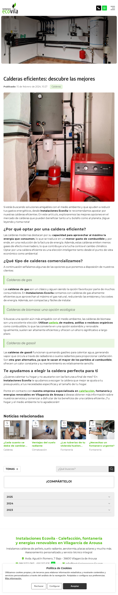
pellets (54, 322)
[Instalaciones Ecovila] (10, 7)
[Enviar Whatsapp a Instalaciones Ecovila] (104, 8)
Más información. (13, 578)
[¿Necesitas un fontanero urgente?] (102, 429)
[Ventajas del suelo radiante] (44, 429)
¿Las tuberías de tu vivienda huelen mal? (73, 444)
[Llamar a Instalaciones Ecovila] (98, 8)
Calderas (56, 86)
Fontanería (67, 450)
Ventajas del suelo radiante (43, 444)
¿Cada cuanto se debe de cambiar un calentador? (14, 444)
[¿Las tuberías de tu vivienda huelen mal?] (73, 429)
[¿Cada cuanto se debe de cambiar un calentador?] (16, 429)
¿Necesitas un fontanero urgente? (101, 444)
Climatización (39, 450)
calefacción (86, 391)
